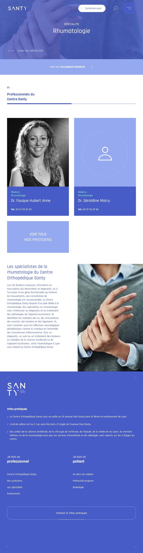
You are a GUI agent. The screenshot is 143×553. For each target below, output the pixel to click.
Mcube (118, 548)
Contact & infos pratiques (71, 513)
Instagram (91, 541)
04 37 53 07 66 (90, 209)
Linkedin (50, 541)
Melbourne (106, 548)
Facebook (64, 541)
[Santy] (17, 8)
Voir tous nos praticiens (38, 237)
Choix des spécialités (30, 50)
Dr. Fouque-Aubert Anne (30, 200)
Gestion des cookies (52, 548)
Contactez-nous (93, 8)
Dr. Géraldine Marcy (94, 200)
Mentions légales (30, 548)
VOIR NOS (67, 67)
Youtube (77, 541)
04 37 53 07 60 (23, 209)
